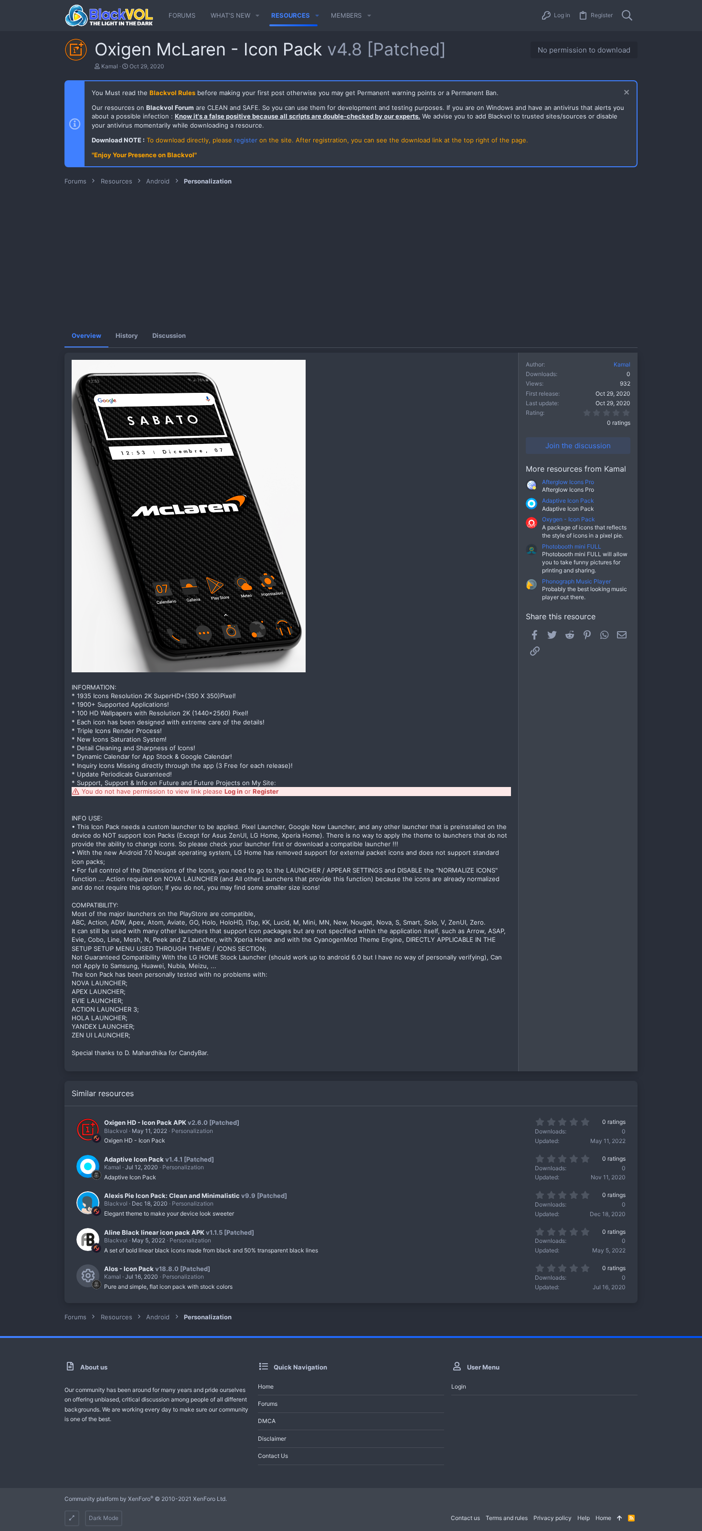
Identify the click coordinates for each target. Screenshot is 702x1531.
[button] (257, 15)
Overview (86, 335)
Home (266, 1386)
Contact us (273, 1455)
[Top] (619, 1518)
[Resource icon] (87, 1275)
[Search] (627, 15)
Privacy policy (552, 1517)
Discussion (169, 335)
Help (583, 1517)
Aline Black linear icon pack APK (154, 1232)
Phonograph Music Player (576, 581)
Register (265, 791)
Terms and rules (507, 1517)
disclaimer (272, 1438)
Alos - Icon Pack (129, 1268)
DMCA (267, 1420)
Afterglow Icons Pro (568, 481)
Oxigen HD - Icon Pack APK (145, 1122)
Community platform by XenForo (145, 1498)
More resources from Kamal (576, 469)
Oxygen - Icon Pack (568, 519)
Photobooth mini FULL (571, 546)
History (127, 335)
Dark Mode (103, 1517)
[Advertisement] (351, 257)
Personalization (192, 1130)
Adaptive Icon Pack (568, 500)
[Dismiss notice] (625, 93)
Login (458, 1386)
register (245, 140)
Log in (233, 791)
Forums (267, 1403)
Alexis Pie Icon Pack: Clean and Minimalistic (172, 1195)
